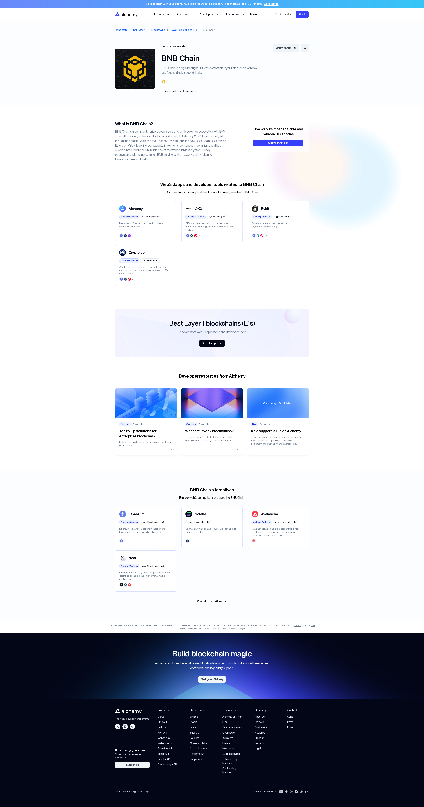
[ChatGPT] (281, 791)
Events (226, 743)
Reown (218, 629)
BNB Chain (139, 29)
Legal (258, 748)
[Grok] (306, 791)
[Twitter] (117, 726)
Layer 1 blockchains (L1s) (184, 29)
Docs (193, 727)
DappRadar (209, 629)
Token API (163, 753)
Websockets (165, 743)
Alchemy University (232, 716)
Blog (225, 722)
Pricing (254, 14)
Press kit (259, 738)
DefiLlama (198, 629)
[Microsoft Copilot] (296, 791)
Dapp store (121, 29)
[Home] (126, 14)
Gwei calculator (198, 743)
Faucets (194, 738)
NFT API (162, 732)
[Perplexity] (291, 791)
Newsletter (228, 748)
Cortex (161, 716)
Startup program (231, 753)
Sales (290, 716)
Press (290, 722)
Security (259, 743)
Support (194, 732)
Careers (259, 722)
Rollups (162, 727)
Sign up (194, 716)
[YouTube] (132, 726)
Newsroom (261, 732)
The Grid (297, 625)
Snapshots (196, 759)
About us (260, 716)
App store (227, 738)
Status (193, 722)
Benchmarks (197, 753)
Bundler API (164, 759)
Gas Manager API (167, 764)
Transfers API (165, 748)
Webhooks (164, 738)
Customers (261, 727)
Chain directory (198, 748)
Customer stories (232, 727)
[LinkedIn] (125, 726)
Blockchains (158, 29)
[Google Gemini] (286, 791)
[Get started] (212, 4)
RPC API (162, 722)
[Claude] (301, 791)
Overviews (228, 732)
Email (290, 727)
